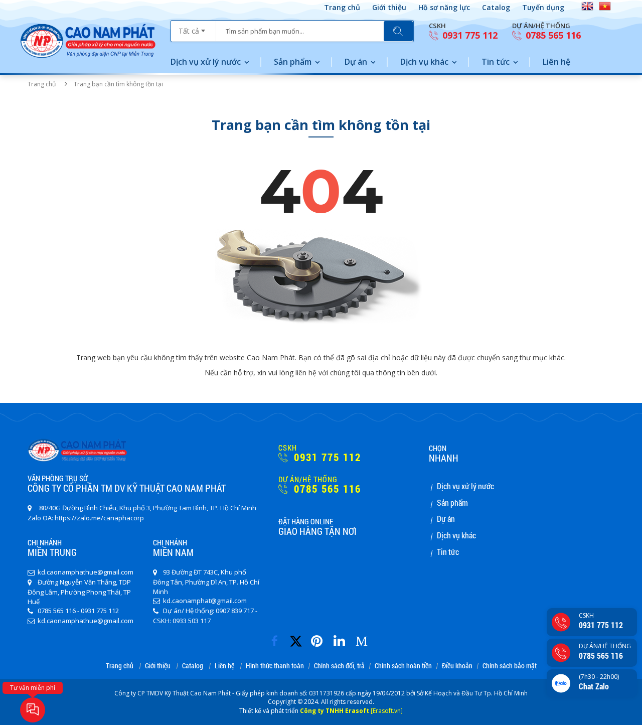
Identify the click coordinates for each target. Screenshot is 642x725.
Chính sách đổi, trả (339, 666)
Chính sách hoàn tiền (403, 666)
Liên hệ (556, 61)
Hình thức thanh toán (275, 666)
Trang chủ (342, 7)
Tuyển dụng (543, 7)
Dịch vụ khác (424, 61)
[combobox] (193, 28)
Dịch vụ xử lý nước (206, 61)
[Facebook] (277, 638)
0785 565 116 (552, 35)
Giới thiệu (389, 7)
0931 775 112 (469, 35)
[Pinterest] (319, 638)
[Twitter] (299, 645)
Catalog (496, 7)
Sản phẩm (292, 61)
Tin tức (496, 61)
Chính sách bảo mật (510, 666)
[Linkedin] (342, 638)
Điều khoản (457, 666)
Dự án (356, 61)
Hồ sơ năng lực (444, 7)
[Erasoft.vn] (387, 710)
